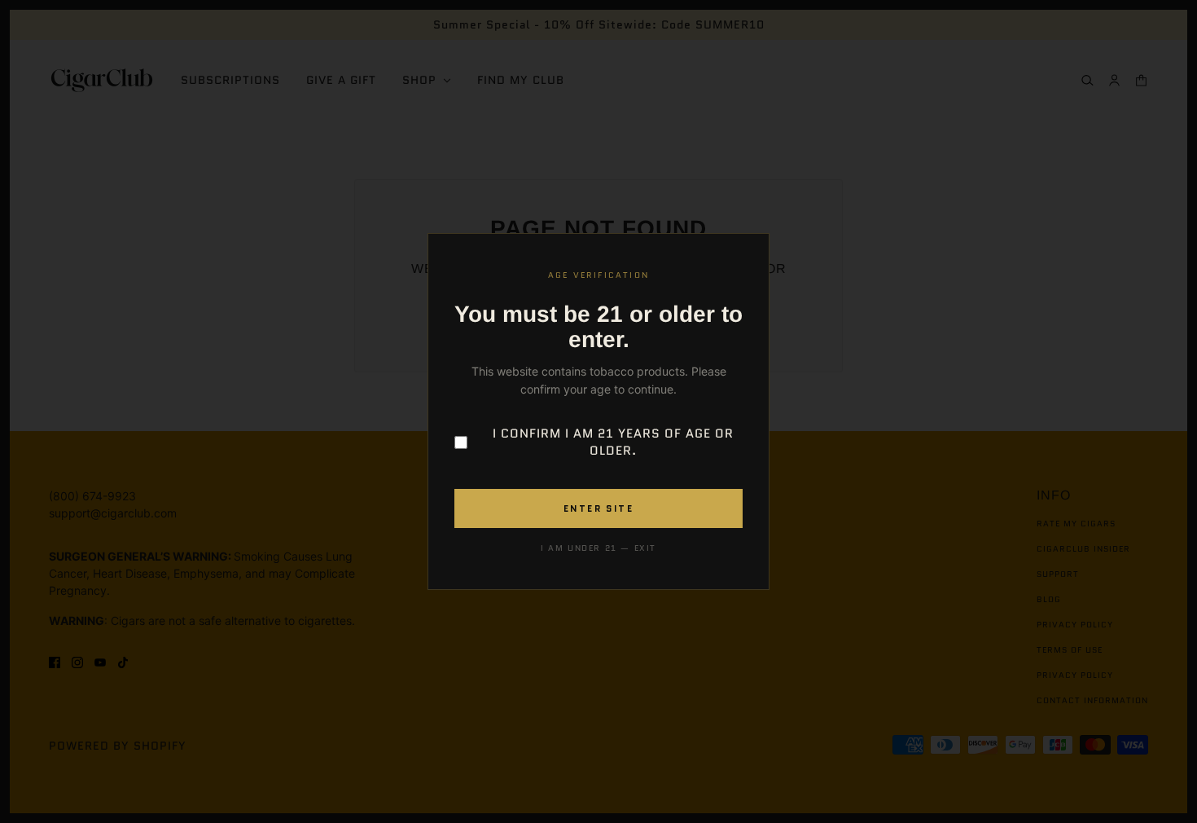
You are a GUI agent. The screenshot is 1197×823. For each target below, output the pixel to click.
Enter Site (598, 508)
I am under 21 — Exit (598, 548)
